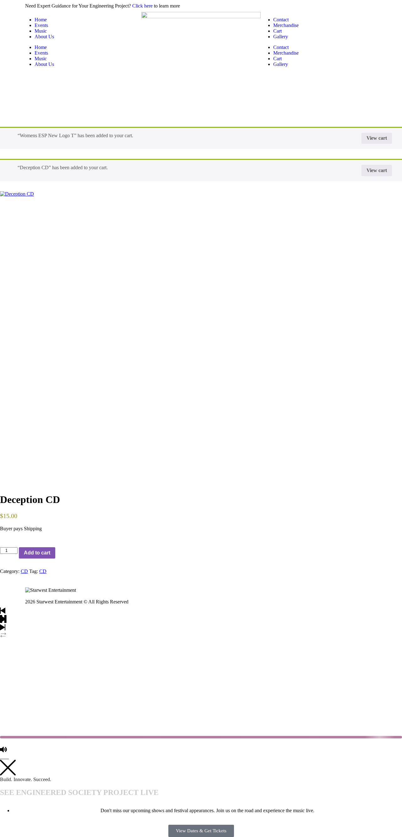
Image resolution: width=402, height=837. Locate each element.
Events (41, 25)
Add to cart (37, 552)
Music (41, 31)
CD (24, 571)
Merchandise (286, 25)
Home (41, 19)
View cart (377, 138)
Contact (281, 19)
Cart (277, 31)
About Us (44, 36)
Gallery (280, 36)
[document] (201, 798)
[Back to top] (2, 756)
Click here (142, 5)
